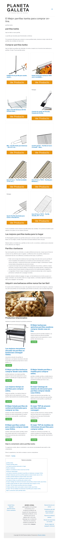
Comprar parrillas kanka (11, 464)
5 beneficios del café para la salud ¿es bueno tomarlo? (49, 511)
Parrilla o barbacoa (10, 468)
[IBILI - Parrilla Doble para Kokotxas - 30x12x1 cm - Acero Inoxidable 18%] (17, 134)
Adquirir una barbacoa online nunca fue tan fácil (17, 469)
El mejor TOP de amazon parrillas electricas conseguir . (40, 408)
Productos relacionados (12, 471)
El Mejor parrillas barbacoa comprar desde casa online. (16, 371)
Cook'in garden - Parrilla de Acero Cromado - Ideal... (42, 146)
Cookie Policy (11, 505)
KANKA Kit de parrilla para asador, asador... (17, 76)
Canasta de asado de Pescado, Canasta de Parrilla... (41, 112)
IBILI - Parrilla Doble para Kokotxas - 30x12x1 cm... (17, 146)
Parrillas (13, 455)
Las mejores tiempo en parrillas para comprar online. (14, 389)
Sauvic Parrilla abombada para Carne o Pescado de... (16, 216)
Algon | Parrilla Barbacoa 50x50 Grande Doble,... (16, 110)
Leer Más (8, 365)
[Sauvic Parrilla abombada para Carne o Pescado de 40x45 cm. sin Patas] (17, 204)
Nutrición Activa (11, 508)
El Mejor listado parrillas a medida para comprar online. (41, 372)
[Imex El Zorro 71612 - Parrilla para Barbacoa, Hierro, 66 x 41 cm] (42, 168)
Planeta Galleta (41, 535)
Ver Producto (17, 82)
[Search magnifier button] (35, 299)
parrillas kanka (9, 462)
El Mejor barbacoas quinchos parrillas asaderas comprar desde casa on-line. (42, 328)
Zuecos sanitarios (11, 510)
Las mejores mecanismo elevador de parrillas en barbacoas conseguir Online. (15, 352)
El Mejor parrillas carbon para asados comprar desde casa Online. (16, 427)
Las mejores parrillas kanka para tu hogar (16, 466)
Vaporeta (11, 506)
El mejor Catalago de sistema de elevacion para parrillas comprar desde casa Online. (41, 390)
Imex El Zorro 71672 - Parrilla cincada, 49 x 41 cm (40, 214)
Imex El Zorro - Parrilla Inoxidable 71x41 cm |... (17, 180)
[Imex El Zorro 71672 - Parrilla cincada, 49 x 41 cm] (42, 203)
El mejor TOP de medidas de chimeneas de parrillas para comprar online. (42, 427)
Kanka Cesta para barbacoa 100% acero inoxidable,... (42, 76)
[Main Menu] (52, 9)
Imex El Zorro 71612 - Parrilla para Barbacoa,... (42, 180)
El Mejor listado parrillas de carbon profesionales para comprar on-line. (16, 408)
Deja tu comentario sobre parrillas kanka (15, 490)
